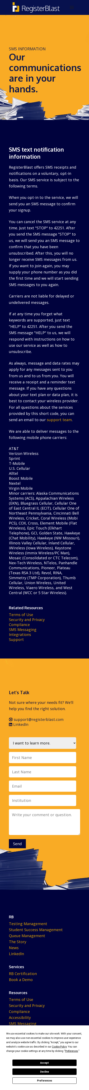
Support (16, 639)
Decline (44, 1071)
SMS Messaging (22, 629)
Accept (44, 1062)
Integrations (20, 634)
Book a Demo (21, 979)
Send (17, 843)
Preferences (44, 1080)
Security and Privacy (27, 619)
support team (59, 419)
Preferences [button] (71, 1051)
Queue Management (27, 935)
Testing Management (28, 923)
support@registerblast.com (38, 719)
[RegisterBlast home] (36, 7)
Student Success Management (36, 929)
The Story (17, 941)
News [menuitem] (14, 947)
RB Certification (23, 973)
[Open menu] (71, 7)
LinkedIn (20, 724)
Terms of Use (21, 614)
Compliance (19, 624)
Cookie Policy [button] (59, 1046)
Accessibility (20, 1017)
